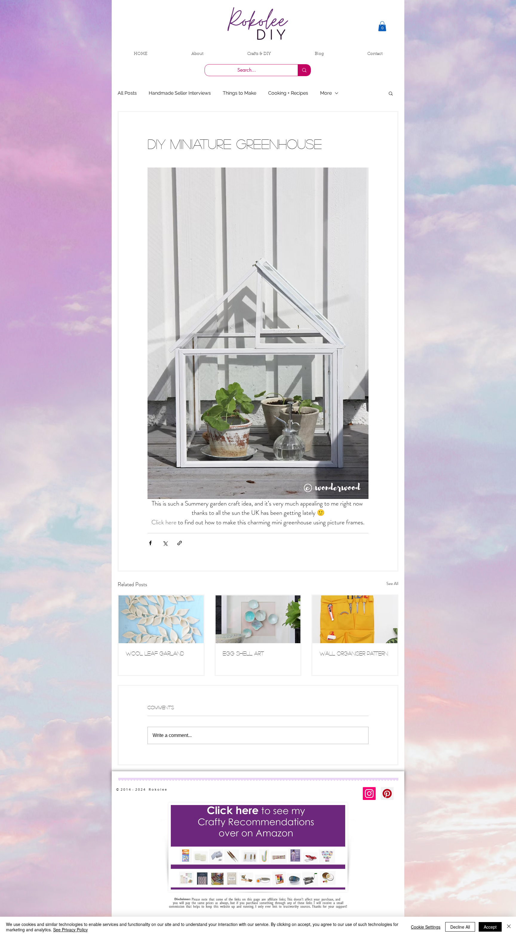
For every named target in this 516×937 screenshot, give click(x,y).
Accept (490, 927)
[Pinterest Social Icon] (387, 793)
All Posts (127, 93)
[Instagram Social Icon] (369, 793)
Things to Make (239, 93)
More (326, 93)
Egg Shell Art (243, 653)
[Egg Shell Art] (258, 619)
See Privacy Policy (70, 930)
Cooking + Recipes (288, 93)
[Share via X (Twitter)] (165, 543)
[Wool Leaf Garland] (161, 619)
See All (392, 583)
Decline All (460, 927)
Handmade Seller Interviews (180, 93)
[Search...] (304, 70)
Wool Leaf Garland (155, 653)
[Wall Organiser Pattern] (354, 619)
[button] (382, 26)
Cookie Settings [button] (425, 927)
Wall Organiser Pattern (354, 653)
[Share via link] (179, 543)
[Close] (508, 926)
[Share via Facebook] (150, 543)
